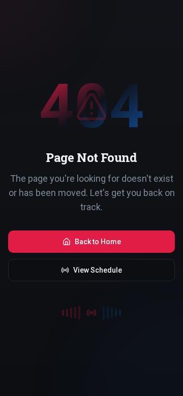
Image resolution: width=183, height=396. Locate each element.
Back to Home (98, 242)
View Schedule (97, 270)
